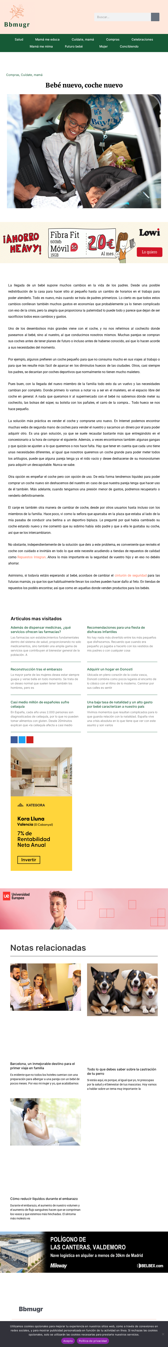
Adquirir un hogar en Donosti (110, 669)
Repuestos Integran (31, 557)
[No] (163, 1334)
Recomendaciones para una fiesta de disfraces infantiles (116, 629)
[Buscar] (155, 17)
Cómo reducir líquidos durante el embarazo (44, 1199)
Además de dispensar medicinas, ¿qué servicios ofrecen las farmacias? (41, 629)
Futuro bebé (74, 46)
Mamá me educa (47, 39)
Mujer (103, 46)
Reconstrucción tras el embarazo (36, 669)
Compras (112, 39)
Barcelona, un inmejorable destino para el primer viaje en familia (42, 1066)
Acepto (68, 1340)
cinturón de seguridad (131, 575)
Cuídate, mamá (83, 39)
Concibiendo (129, 46)
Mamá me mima (41, 46)
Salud (19, 39)
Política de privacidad (93, 1340)
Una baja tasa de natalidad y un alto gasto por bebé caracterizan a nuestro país (120, 704)
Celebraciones (142, 39)
